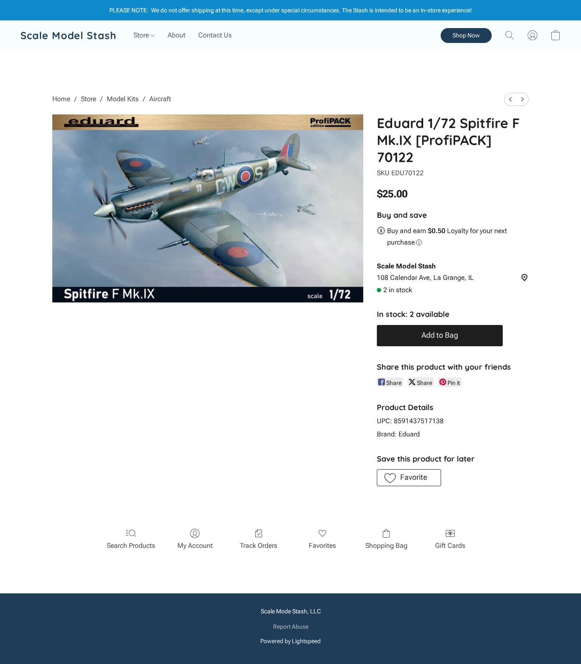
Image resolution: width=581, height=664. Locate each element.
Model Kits (123, 99)
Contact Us (215, 35)
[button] (68, 35)
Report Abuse (290, 626)
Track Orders (258, 545)
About (176, 35)
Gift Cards (450, 545)
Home (61, 99)
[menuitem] (510, 99)
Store (142, 35)
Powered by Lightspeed (290, 641)
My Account (195, 545)
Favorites (322, 545)
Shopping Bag (386, 545)
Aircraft (160, 99)
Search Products (131, 545)
